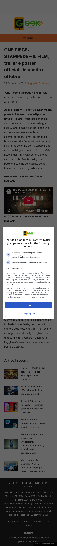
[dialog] (28, 273)
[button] (28, 268)
